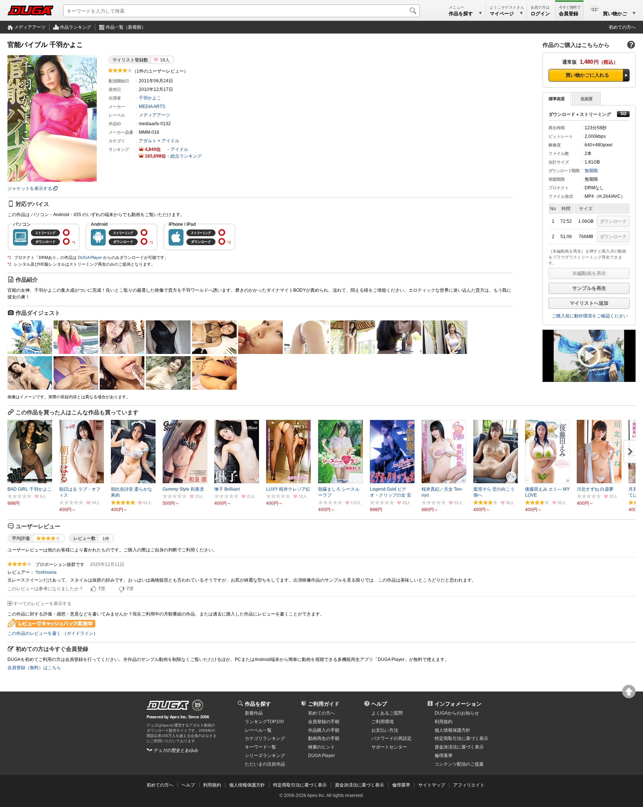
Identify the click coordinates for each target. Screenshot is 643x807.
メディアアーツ (29, 27)
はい (93, 589)
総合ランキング (186, 156)
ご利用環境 (382, 721)
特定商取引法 (461, 738)
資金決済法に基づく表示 (359, 785)
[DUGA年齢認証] (168, 705)
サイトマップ (431, 785)
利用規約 (443, 721)
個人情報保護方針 (452, 730)
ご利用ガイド (323, 704)
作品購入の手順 (323, 730)
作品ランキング (75, 27)
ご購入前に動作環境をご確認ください (590, 316)
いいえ (122, 589)
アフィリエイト (468, 785)
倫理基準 (443, 755)
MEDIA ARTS (152, 106)
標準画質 (556, 98)
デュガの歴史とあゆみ (176, 750)
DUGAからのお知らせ (457, 713)
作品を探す (258, 704)
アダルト (148, 140)
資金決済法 (459, 747)
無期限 (591, 170)
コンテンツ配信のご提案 (459, 764)
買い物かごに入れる (587, 75)
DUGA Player (90, 257)
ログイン (540, 13)
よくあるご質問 (387, 713)
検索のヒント (321, 747)
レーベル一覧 (258, 730)
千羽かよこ (150, 98)
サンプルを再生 (589, 288)
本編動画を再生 (589, 273)
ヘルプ (379, 704)
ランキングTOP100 (264, 721)
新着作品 (254, 713)
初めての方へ (622, 27)
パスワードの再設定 (391, 738)
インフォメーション (458, 704)
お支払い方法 (384, 730)
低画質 (586, 98)
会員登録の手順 (323, 721)
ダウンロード (613, 221)
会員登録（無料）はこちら (34, 667)
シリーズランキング (265, 755)
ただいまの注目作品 (265, 764)
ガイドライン (80, 633)
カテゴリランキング (265, 738)
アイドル (170, 140)
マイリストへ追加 (589, 303)
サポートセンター (389, 747)
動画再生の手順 (323, 738)
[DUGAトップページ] (30, 10)
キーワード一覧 (260, 747)
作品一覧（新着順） (126, 27)
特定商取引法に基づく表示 (300, 785)
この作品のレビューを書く (34, 633)
